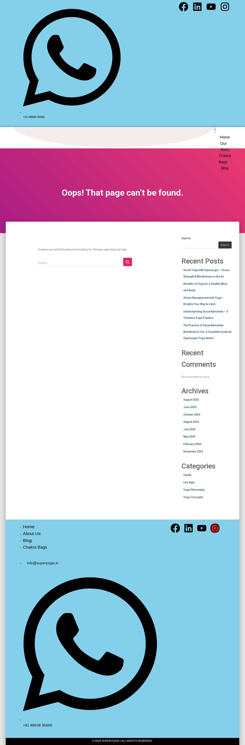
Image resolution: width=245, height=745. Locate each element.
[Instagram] (225, 6)
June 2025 (189, 407)
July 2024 (189, 429)
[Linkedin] (197, 6)
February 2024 (192, 444)
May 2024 (189, 436)
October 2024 (191, 414)
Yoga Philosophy (194, 489)
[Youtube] (211, 6)
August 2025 (191, 399)
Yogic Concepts (193, 497)
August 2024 (191, 421)
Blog (225, 168)
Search (185, 238)
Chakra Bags (225, 159)
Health (187, 475)
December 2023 (193, 451)
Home (225, 137)
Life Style (189, 482)
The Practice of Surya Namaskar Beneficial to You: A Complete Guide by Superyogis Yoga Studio (207, 332)
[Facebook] (183, 6)
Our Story (224, 146)
